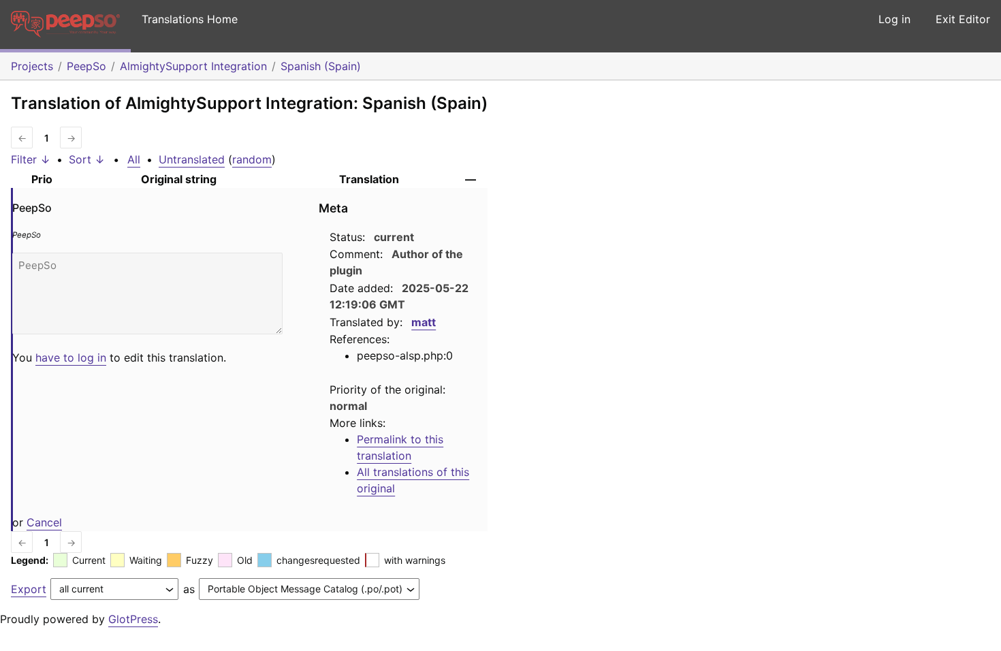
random (252, 159)
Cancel (44, 522)
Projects (32, 66)
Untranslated (192, 159)
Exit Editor (963, 19)
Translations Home (190, 19)
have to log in (70, 357)
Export (28, 589)
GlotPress (133, 619)
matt (423, 322)
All (133, 159)
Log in (894, 19)
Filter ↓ (30, 159)
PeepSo (86, 66)
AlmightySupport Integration (193, 66)
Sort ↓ (87, 159)
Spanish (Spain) (321, 66)
